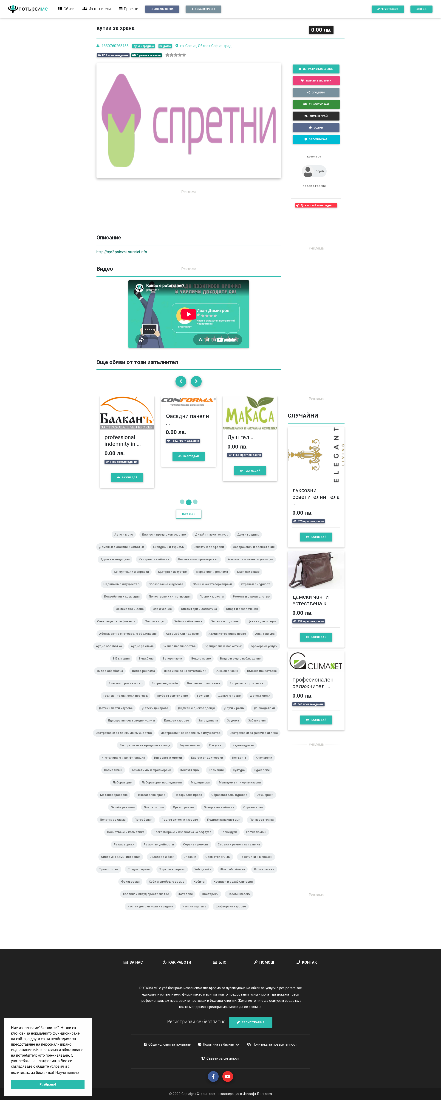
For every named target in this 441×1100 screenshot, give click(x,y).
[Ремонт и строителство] (253, 615)
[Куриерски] (263, 789)
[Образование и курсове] (168, 603)
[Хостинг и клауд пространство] (147, 913)
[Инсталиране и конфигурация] (125, 776)
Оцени (318, 127)
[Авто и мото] (125, 553)
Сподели (318, 92)
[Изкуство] (218, 764)
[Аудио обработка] (110, 665)
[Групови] (204, 714)
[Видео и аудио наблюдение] (242, 677)
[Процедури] (230, 851)
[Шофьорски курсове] (232, 925)
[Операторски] (155, 826)
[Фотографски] (266, 888)
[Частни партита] (196, 925)
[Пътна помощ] (258, 851)
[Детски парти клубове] (117, 727)
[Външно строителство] (127, 702)
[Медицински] (202, 801)
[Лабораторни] (124, 801)
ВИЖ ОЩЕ (188, 526)
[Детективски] (262, 714)
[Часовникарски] (241, 913)
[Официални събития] (220, 826)
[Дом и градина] (250, 553)
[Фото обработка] (234, 888)
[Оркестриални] (185, 826)
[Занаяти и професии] (210, 566)
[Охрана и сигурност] (257, 603)
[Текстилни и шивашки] (258, 875)
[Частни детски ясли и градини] (152, 925)
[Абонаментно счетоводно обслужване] (129, 652)
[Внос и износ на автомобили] (187, 690)
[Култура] (240, 789)
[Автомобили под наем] (184, 652)
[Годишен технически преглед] (127, 714)
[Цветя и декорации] (264, 640)
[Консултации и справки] (133, 590)
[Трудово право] (140, 888)
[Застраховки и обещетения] (255, 566)
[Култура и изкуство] (174, 590)
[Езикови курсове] (178, 739)
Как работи (179, 975)
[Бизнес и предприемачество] (165, 553)
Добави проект (205, 9)
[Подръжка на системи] (225, 838)
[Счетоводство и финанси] (118, 640)
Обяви (69, 8)
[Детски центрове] (157, 727)
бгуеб (320, 171)
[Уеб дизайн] (205, 888)
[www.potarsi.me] (27, 9)
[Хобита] (201, 900)
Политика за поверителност (275, 1057)
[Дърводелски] (266, 727)
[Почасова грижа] (263, 838)
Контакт (310, 975)
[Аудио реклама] (144, 665)
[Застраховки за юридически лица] (147, 764)
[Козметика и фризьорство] (200, 578)
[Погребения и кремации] (123, 615)
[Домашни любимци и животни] (123, 566)
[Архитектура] (266, 652)
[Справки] (192, 875)
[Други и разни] (236, 727)
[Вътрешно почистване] (205, 702)
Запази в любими (318, 80)
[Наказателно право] (153, 813)
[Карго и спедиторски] (208, 776)
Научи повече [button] (67, 1073)
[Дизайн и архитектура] (213, 553)
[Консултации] (192, 789)
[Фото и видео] (157, 640)
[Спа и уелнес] (164, 628)
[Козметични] (115, 789)
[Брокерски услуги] (266, 665)
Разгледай (159, 490)
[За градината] (209, 739)
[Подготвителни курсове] (181, 838)
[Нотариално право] (190, 813)
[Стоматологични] (220, 875)
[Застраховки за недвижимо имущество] (192, 751)
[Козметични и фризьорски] (153, 789)
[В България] (123, 677)
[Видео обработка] (111, 690)
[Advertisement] (188, 230)
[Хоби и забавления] (190, 640)
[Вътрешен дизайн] (166, 702)
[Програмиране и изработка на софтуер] (184, 851)
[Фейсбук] (213, 1089)
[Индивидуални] (245, 764)
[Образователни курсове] (231, 813)
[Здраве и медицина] (117, 578)
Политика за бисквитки (221, 1057)
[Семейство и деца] (131, 628)
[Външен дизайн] (228, 690)
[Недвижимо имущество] (123, 603)
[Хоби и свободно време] (168, 900)
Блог (224, 975)
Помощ (266, 975)
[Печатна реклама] (114, 838)
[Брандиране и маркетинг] (225, 665)
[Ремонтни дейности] (160, 863)
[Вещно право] (203, 677)
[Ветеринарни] (174, 677)
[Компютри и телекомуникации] (252, 578)
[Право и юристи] (213, 615)
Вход (423, 9)
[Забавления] (258, 739)
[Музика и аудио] (250, 590)
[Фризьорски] (132, 900)
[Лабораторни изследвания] (163, 801)
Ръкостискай (318, 104)
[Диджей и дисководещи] (198, 727)
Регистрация (389, 9)
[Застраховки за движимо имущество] (125, 751)
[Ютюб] (227, 1089)
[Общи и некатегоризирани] (214, 603)
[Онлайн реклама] (124, 826)
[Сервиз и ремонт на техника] (240, 863)
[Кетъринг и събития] (155, 578)
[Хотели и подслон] (227, 640)
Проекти (131, 8)
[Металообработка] (115, 813)
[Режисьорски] (126, 863)
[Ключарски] (266, 776)
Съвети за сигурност (223, 1071)
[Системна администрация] (122, 875)
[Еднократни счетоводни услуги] (133, 739)
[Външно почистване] (263, 690)
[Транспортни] (110, 888)
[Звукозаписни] (191, 764)
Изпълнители (100, 8)
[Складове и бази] (164, 875)
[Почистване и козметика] (127, 851)
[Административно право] (229, 652)
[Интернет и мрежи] (169, 776)
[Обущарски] (267, 813)
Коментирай (318, 116)
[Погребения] (145, 838)
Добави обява (163, 9)
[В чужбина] (148, 677)
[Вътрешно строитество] (249, 702)
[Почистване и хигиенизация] (171, 615)
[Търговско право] (174, 888)
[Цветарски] (212, 913)
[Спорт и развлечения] (243, 628)
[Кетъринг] (241, 776)
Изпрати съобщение (318, 68)
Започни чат (318, 139)
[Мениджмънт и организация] (241, 801)
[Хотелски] (187, 913)
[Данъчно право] (231, 714)
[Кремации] (218, 789)
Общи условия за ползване (169, 1057)
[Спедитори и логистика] (200, 628)
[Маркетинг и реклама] (213, 590)
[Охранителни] (254, 826)
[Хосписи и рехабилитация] (235, 900)
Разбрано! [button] (48, 1084)
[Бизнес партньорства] (181, 665)
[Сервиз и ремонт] (197, 863)
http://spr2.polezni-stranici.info (121, 252)
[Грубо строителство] (174, 714)
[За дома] (234, 739)
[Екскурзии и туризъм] (170, 566)
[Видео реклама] (145, 690)
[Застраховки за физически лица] (255, 751)
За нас (136, 975)
